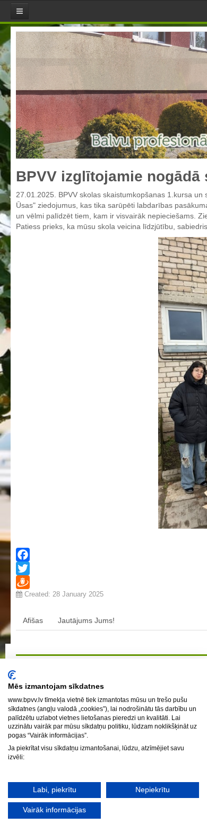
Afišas (33, 620)
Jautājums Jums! (86, 620)
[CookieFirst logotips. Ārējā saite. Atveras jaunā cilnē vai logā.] (12, 675)
